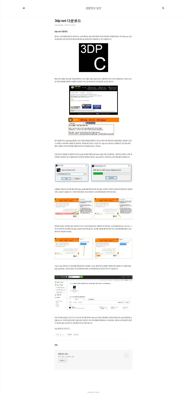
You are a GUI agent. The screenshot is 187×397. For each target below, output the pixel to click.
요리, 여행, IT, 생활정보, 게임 (66, 357)
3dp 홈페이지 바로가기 (62, 328)
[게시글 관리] (63, 334)
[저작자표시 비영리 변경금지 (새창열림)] (76, 334)
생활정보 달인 (63, 354)
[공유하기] (60, 334)
